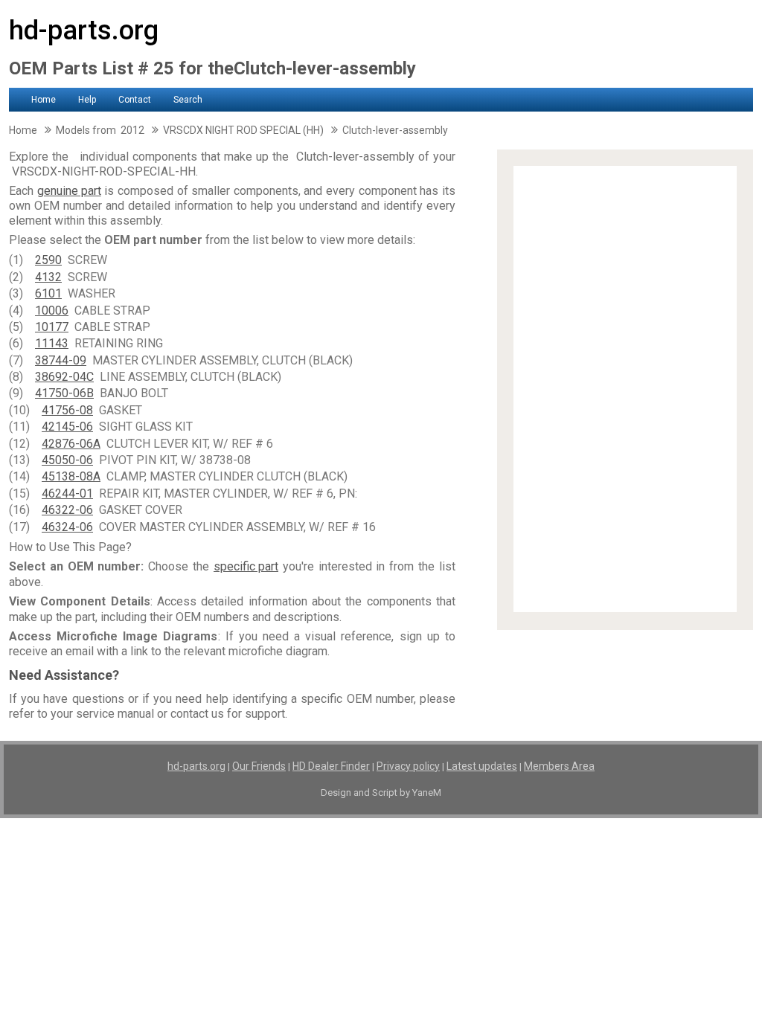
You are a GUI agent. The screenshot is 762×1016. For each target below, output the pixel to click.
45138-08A (71, 476)
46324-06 (67, 527)
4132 (48, 277)
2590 (48, 260)
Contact (134, 99)
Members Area (559, 766)
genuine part (69, 191)
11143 (51, 343)
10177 (51, 327)
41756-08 (67, 410)
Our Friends (259, 766)
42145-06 (67, 426)
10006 (51, 310)
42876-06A (71, 444)
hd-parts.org (84, 30)
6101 (48, 293)
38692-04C (64, 377)
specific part (246, 566)
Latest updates (481, 766)
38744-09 (60, 360)
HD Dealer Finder (331, 766)
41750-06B (64, 393)
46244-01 (67, 493)
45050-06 (67, 460)
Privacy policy (408, 766)
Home (43, 99)
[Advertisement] (625, 389)
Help (87, 99)
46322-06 (67, 510)
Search (187, 99)
